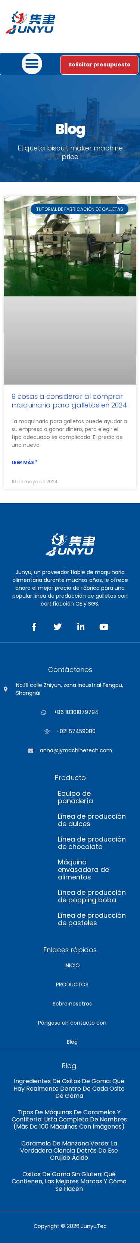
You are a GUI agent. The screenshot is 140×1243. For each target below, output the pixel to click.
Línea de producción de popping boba (92, 896)
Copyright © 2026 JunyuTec (70, 1226)
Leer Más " (24, 462)
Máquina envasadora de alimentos (83, 869)
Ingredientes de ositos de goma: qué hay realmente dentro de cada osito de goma (69, 1088)
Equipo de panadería (75, 797)
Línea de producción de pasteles (92, 919)
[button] (32, 63)
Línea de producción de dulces (92, 820)
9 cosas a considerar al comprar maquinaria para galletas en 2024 (69, 401)
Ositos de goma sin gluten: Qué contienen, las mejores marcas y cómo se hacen (69, 1181)
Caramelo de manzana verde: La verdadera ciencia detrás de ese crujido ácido (69, 1150)
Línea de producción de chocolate (92, 843)
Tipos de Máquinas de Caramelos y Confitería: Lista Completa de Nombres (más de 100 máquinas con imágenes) (69, 1119)
